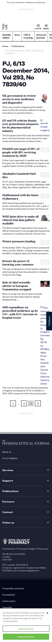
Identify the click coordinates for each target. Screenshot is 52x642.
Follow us (8, 522)
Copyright (7, 607)
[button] (49, 321)
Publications (18, 46)
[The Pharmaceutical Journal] (5, 26)
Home (5, 46)
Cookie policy (8, 600)
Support (7, 480)
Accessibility (8, 594)
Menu (46, 28)
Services (7, 470)
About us (6, 451)
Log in (38, 28)
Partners (8, 501)
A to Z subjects (9, 458)
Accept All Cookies (26, 636)
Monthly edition (6, 36)
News (17, 35)
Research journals (41, 36)
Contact (7, 512)
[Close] (47, 613)
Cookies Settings (26, 628)
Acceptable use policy (13, 588)
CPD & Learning (28, 36)
